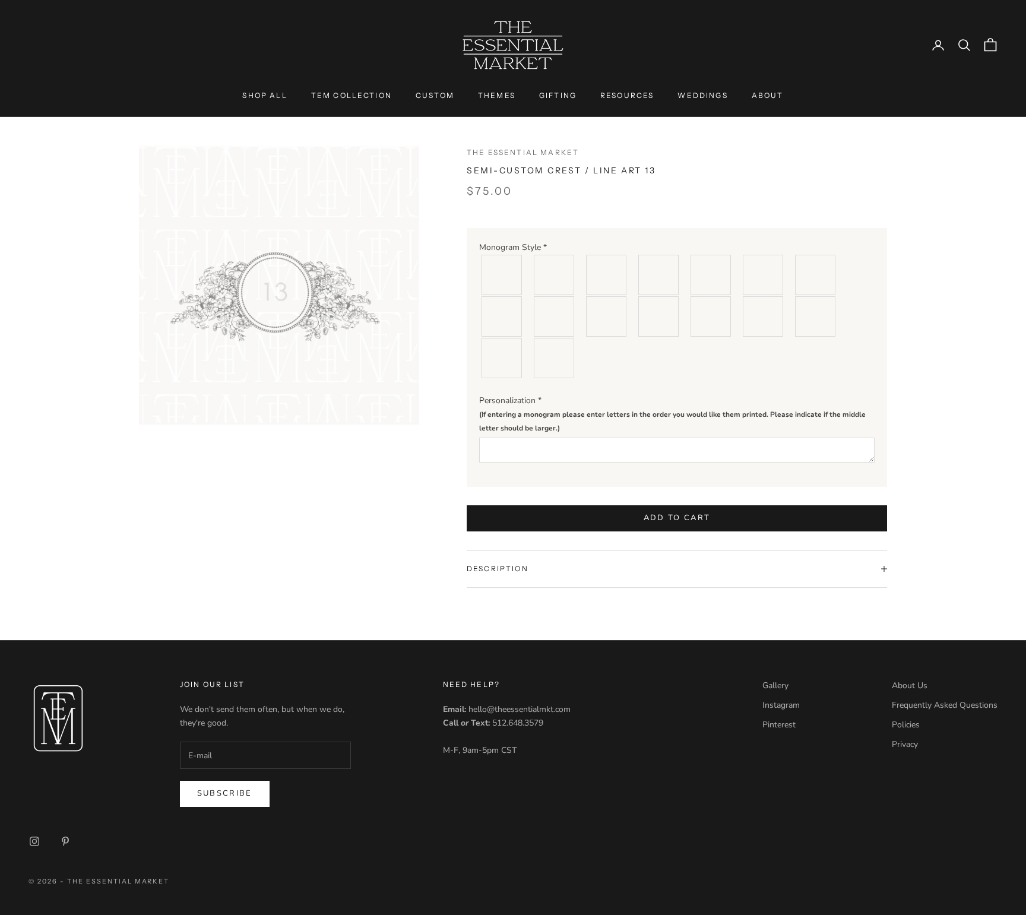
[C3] (607, 275)
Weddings (702, 95)
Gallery (775, 685)
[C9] (554, 316)
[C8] (502, 316)
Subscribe (224, 793)
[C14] (816, 316)
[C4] (659, 275)
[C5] (711, 275)
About (768, 95)
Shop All (264, 95)
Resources (627, 95)
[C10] (607, 316)
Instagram (781, 705)
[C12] (711, 316)
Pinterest (779, 724)
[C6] (763, 275)
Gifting (558, 95)
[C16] (554, 358)
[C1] (502, 275)
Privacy (905, 744)
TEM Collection (351, 95)
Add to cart (677, 517)
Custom (435, 95)
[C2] (554, 275)
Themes (496, 95)
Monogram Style (513, 247)
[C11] (659, 316)
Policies (906, 724)
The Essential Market (523, 152)
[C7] (816, 275)
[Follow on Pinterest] (65, 841)
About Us (909, 685)
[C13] (763, 316)
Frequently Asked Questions (945, 705)
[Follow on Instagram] (34, 841)
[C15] (502, 358)
